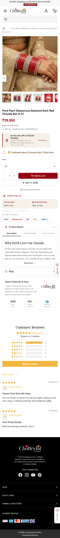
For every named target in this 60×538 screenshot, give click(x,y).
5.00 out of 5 (37, 333)
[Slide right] (6, 104)
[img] (9, 382)
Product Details (30, 233)
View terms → (43, 140)
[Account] (46, 11)
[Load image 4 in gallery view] (38, 98)
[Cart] (55, 11)
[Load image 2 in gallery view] (17, 98)
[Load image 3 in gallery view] (27, 98)
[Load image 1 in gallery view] (6, 98)
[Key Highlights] (4, 78)
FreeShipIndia (30, 4)
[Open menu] (5, 11)
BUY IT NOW (32, 182)
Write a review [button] (30, 363)
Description (11, 233)
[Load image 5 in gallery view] (48, 98)
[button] (17, 343)
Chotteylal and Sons (33, 532)
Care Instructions (48, 233)
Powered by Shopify (30, 535)
